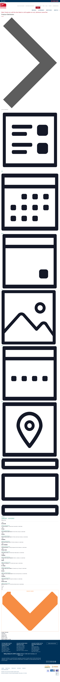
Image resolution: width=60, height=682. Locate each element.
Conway (2, 528)
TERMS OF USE (14, 668)
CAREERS (2, 668)
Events (2, 16)
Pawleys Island (4, 549)
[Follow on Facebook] (51, 1)
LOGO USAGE (19, 668)
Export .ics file (4, 637)
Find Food (34, 10)
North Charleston (4, 544)
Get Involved (41, 10)
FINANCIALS (24, 668)
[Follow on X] (53, 1)
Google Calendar (4, 632)
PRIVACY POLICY (7, 668)
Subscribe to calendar (30, 591)
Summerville (3, 523)
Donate (38, 7)
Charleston (3, 539)
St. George (3, 565)
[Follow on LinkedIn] (56, 1)
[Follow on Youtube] (57, 1)
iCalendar (3, 633)
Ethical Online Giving (4, 669)
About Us (56, 10)
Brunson (2, 570)
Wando (2, 560)
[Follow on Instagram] (54, 1)
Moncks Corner (4, 581)
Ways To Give (49, 10)
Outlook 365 (4, 635)
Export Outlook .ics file (6, 639)
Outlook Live (4, 636)
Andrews (3, 534)
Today (2, 587)
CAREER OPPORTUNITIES (52, 643)
